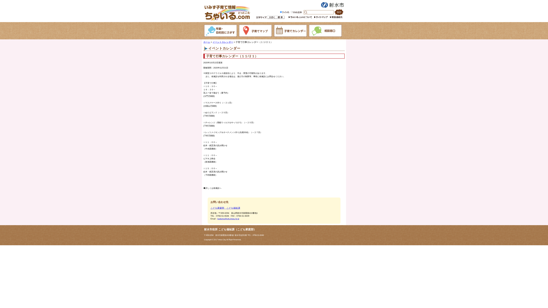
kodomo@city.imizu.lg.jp (228, 219)
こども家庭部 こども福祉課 (225, 208)
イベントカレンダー (223, 42)
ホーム (206, 42)
